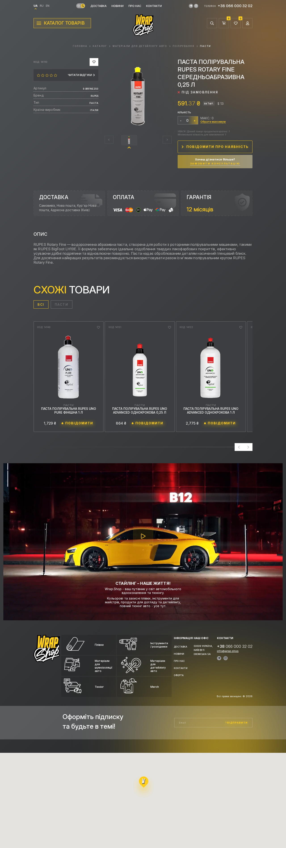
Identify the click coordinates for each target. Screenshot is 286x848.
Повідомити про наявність (217, 147)
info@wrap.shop (228, 651)
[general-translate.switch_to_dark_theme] (83, 6)
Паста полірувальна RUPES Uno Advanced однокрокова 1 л (139, 410)
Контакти (154, 6)
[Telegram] (191, 6)
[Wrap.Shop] (143, 34)
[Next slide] (167, 140)
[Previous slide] (109, 140)
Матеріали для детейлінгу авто (140, 46)
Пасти (205, 46)
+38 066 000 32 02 (235, 6)
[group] (138, 95)
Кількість (184, 112)
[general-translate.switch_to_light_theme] (79, 6)
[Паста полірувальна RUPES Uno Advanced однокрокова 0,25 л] (68, 367)
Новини (117, 6)
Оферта (179, 675)
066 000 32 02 (234, 646)
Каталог (100, 46)
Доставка (98, 6)
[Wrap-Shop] (47, 660)
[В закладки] (94, 62)
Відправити (237, 722)
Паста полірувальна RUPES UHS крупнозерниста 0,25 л (211, 410)
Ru (42, 5)
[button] (129, 140)
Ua (36, 5)
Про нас (134, 6)
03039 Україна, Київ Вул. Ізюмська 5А (203, 650)
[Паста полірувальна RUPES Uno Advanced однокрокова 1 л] (140, 367)
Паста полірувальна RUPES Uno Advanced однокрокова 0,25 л (68, 410)
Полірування (183, 46)
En (47, 5)
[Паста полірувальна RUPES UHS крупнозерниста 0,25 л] (211, 367)
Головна (80, 46)
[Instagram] (196, 6)
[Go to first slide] (248, 447)
